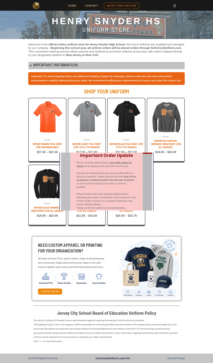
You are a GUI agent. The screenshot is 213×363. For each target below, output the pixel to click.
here (40, 341)
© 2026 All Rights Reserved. (43, 358)
